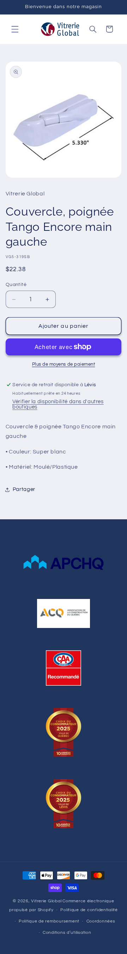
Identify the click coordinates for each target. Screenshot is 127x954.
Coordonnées (100, 921)
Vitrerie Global (46, 901)
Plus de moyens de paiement (63, 364)
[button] (15, 29)
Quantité (16, 284)
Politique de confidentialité (89, 910)
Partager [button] (24, 489)
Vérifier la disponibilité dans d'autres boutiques (58, 404)
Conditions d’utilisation (67, 933)
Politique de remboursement (49, 921)
